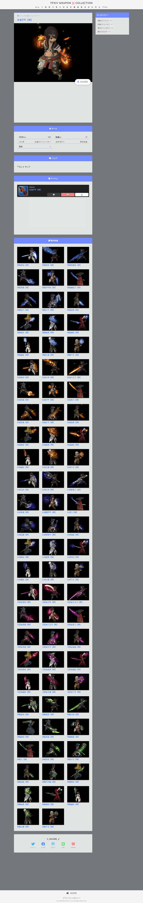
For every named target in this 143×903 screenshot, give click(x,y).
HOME (73, 893)
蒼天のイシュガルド (105, 28)
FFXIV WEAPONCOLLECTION (71, 3)
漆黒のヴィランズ (105, 21)
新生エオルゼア (104, 32)
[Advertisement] (53, 103)
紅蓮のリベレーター (105, 24)
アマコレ (105, 7)
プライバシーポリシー (71, 898)
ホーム (37, 7)
